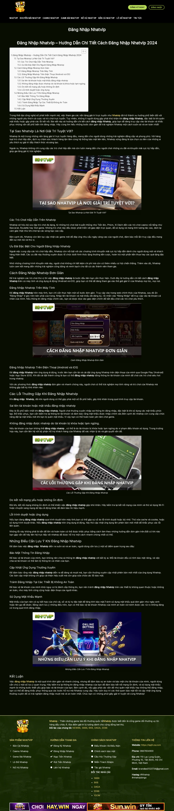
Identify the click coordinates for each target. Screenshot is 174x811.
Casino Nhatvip (51, 18)
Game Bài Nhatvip (70, 18)
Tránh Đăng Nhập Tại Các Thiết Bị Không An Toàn (44, 102)
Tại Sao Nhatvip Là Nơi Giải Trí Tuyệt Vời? (36, 58)
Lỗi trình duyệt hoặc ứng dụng (35, 90)
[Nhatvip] (20, 7)
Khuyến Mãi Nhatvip (30, 18)
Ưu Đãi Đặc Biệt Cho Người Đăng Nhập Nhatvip (42, 65)
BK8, (91, 727)
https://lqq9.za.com (151, 745)
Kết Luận (21, 108)
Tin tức (137, 18)
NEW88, (77, 727)
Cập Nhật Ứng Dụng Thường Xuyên (38, 99)
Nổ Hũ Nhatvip (89, 18)
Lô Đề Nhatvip (124, 18)
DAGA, (98, 727)
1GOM (97, 795)
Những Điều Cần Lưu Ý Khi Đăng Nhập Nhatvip (38, 93)
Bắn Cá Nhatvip (106, 18)
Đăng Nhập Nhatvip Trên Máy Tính (37, 71)
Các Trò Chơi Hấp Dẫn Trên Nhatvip (37, 62)
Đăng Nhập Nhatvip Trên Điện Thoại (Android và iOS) (46, 74)
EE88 (104, 727)
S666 (97, 778)
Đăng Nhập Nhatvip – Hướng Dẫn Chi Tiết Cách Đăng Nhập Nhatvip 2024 (47, 55)
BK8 (96, 782)
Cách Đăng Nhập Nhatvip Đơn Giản (33, 68)
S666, (85, 727)
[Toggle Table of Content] (82, 51)
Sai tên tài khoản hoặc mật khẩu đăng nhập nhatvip (44, 80)
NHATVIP (14, 18)
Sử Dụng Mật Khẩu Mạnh (33, 105)
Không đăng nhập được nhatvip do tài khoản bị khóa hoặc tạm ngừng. (54, 83)
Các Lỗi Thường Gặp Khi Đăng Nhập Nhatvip (37, 77)
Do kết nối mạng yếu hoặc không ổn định (40, 87)
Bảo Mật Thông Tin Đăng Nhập (36, 96)
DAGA (97, 786)
